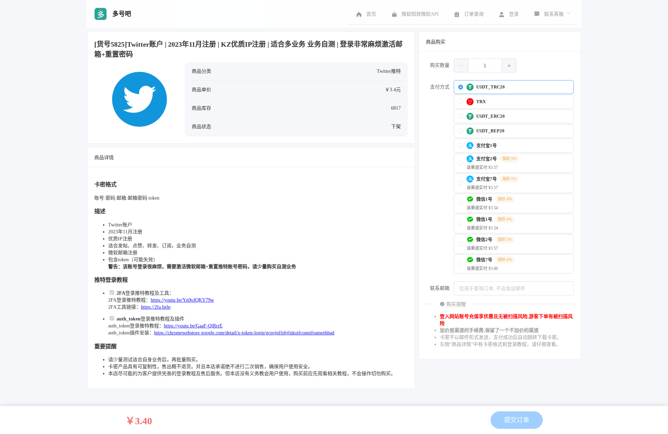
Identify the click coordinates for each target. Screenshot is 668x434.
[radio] (514, 87)
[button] (461, 65)
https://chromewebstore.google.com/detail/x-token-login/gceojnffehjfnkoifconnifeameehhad (244, 332)
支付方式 (440, 87)
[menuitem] (365, 13)
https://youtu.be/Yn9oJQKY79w (182, 300)
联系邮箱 (440, 288)
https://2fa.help (155, 307)
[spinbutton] (485, 65)
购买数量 (440, 65)
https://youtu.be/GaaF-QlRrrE (193, 325)
